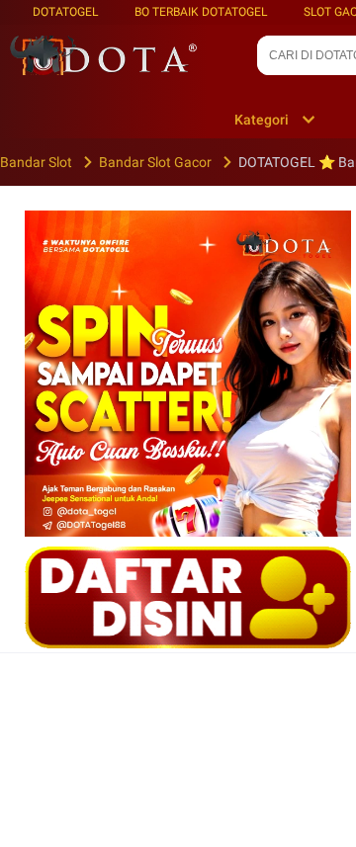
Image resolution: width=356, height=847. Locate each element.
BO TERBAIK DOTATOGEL (200, 12)
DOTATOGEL (65, 12)
